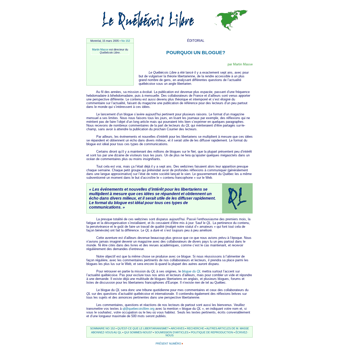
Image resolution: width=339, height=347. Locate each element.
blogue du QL (191, 271)
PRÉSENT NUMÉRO (168, 343)
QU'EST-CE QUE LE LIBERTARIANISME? (143, 328)
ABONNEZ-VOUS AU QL (106, 332)
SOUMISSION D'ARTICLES (171, 332)
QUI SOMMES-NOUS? (138, 332)
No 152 (125, 40)
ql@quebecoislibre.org (138, 308)
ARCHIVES (177, 328)
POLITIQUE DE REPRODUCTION (212, 332)
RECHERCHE (195, 328)
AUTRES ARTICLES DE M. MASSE (227, 328)
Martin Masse (100, 49)
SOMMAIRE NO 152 (102, 328)
